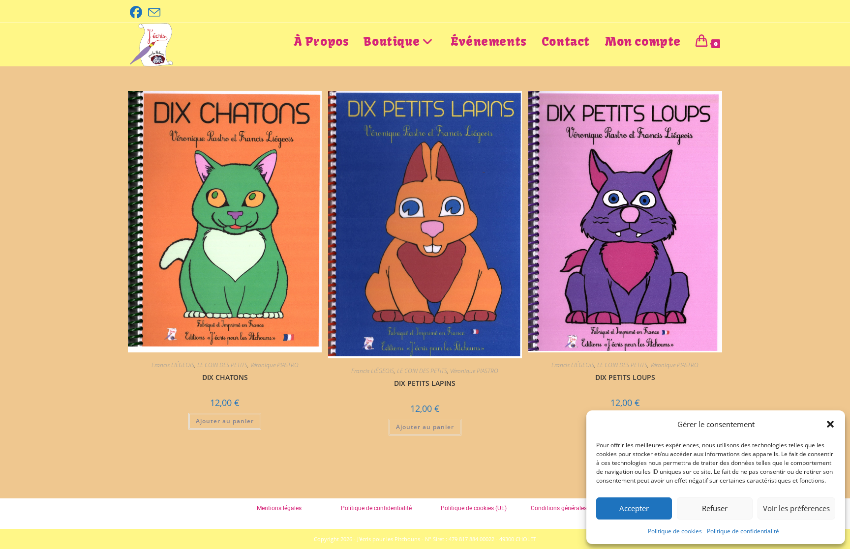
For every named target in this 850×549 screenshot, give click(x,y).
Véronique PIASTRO (274, 365)
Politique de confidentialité (743, 531)
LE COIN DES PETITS (222, 365)
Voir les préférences (796, 508)
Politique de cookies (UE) (474, 508)
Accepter (634, 508)
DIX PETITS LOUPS (625, 377)
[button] (830, 424)
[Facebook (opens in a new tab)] (137, 12)
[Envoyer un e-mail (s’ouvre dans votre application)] (154, 12)
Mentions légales (279, 508)
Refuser (715, 508)
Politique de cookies (675, 531)
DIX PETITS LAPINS (424, 383)
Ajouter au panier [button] (225, 421)
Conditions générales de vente (570, 508)
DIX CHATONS (225, 377)
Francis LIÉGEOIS (173, 365)
